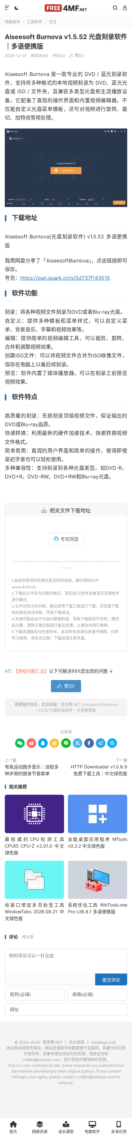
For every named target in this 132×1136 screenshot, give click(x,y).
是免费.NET (65, 8)
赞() (76, 55)
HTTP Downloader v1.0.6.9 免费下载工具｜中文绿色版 (99, 770)
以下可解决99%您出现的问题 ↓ (81, 671)
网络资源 (39, 1131)
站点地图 (76, 1042)
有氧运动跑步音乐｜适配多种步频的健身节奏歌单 (32, 770)
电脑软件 (12, 22)
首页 (13, 1131)
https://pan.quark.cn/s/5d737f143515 (65, 278)
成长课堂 (66, 1131)
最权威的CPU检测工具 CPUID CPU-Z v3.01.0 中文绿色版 (34, 845)
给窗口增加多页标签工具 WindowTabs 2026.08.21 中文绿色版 (34, 911)
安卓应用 (119, 1131)
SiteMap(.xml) (103, 1042)
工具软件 (34, 22)
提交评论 (111, 980)
